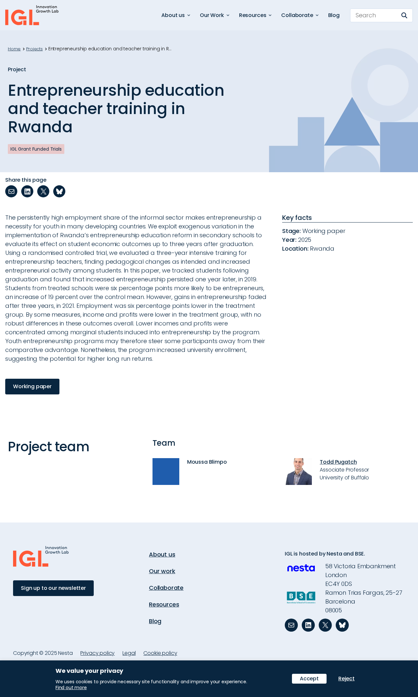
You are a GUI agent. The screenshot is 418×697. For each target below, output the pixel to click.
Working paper (32, 386)
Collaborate (166, 588)
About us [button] (173, 15)
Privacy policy (97, 653)
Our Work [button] (212, 15)
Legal (129, 653)
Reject (346, 678)
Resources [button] (252, 15)
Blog (334, 15)
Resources (164, 604)
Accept (309, 678)
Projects (34, 49)
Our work (162, 571)
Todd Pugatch (338, 462)
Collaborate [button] (297, 15)
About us (162, 554)
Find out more (71, 687)
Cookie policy (160, 653)
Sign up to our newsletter (53, 588)
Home (14, 49)
